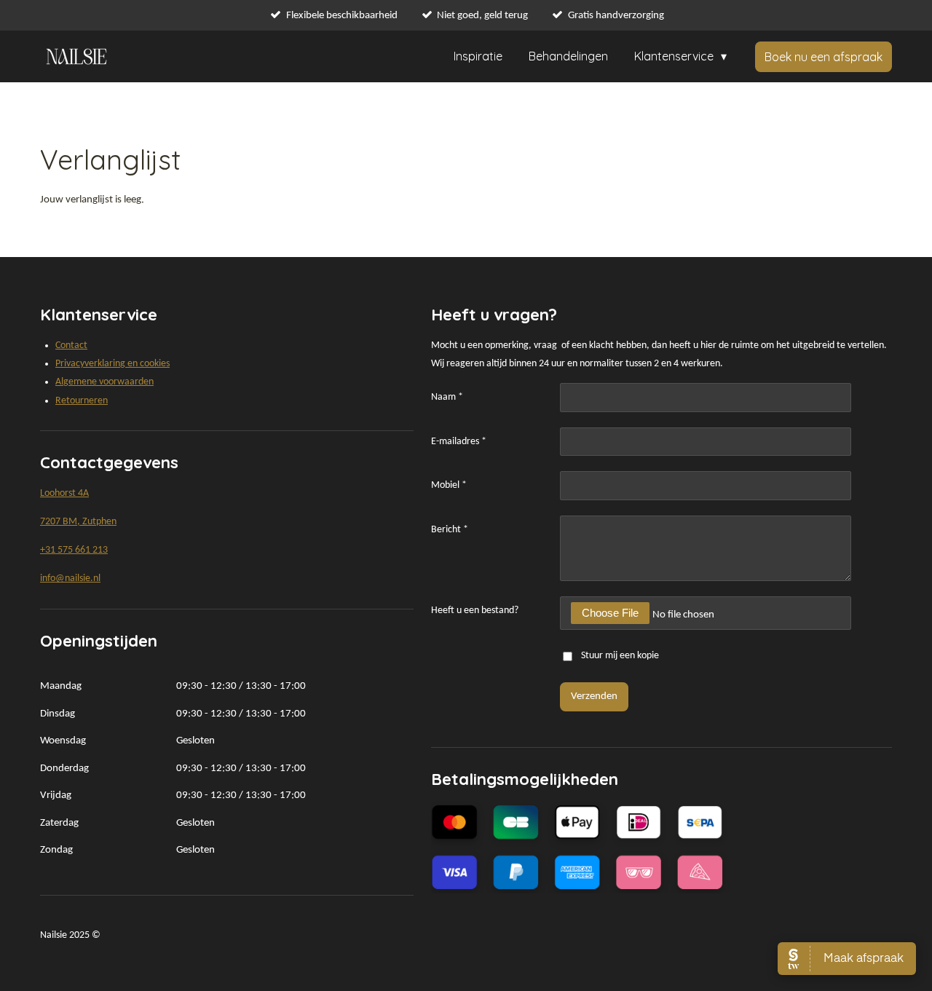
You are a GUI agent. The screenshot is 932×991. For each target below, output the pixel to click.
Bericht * (449, 529)
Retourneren (81, 400)
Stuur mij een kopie (620, 656)
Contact (71, 345)
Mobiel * (449, 485)
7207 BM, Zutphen (78, 521)
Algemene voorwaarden (104, 381)
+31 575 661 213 (74, 550)
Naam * (447, 397)
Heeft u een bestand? (474, 610)
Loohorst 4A (64, 493)
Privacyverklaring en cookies (112, 363)
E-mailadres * (458, 441)
